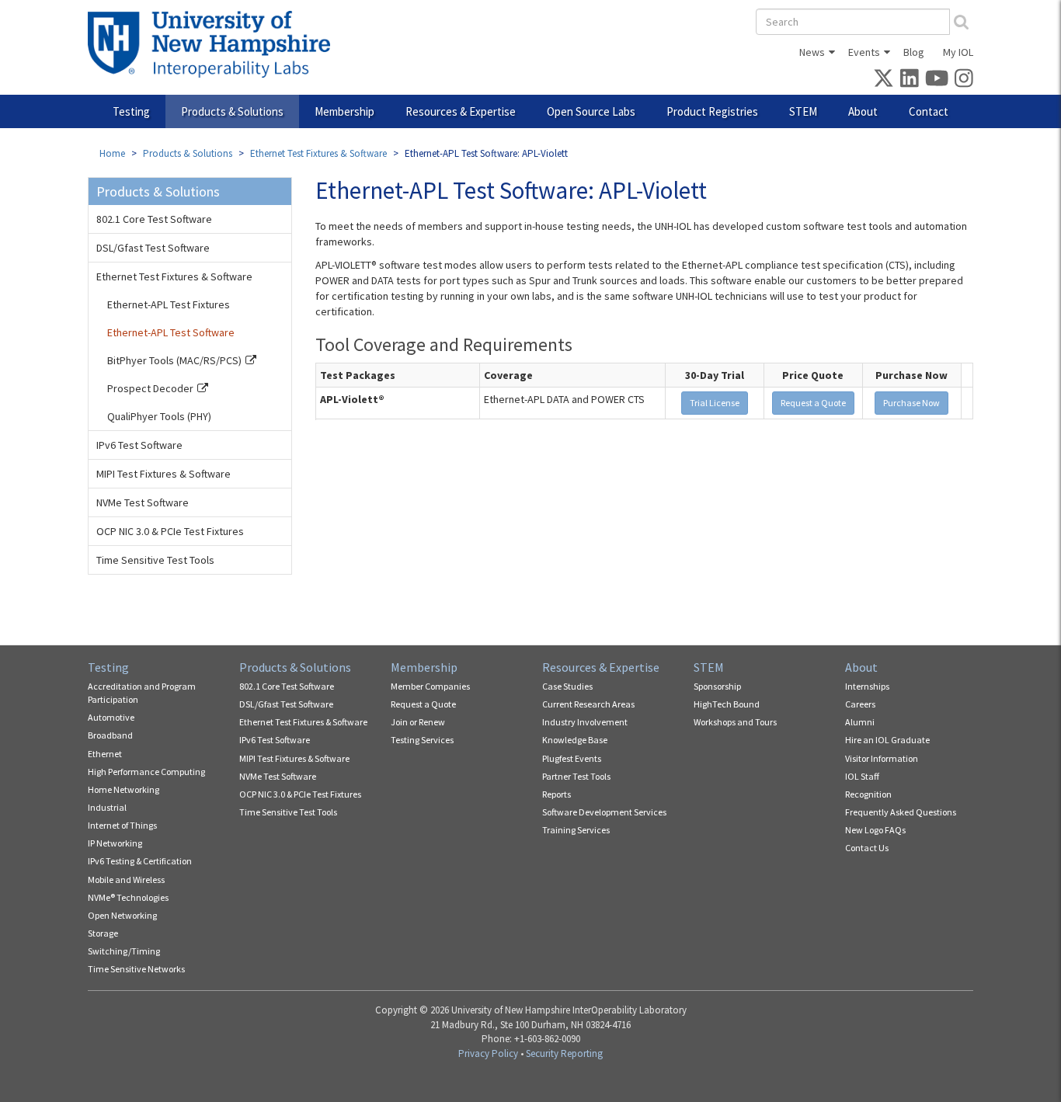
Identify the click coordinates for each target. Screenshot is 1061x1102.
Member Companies (430, 686)
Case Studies (567, 686)
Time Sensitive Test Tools (155, 560)
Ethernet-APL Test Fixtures (168, 304)
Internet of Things (122, 825)
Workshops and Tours (735, 722)
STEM (803, 111)
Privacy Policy (488, 1053)
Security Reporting (564, 1053)
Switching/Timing (124, 951)
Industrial (107, 807)
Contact (928, 111)
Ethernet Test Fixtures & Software (318, 153)
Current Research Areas (588, 704)
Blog (913, 52)
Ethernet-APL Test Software (171, 332)
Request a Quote (813, 402)
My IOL (958, 52)
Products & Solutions (232, 111)
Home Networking (123, 789)
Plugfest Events (571, 758)
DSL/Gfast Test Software (153, 248)
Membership (344, 111)
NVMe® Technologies (128, 897)
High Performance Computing (146, 771)
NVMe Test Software (142, 502)
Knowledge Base (574, 740)
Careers (860, 704)
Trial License (714, 402)
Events (864, 52)
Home (112, 153)
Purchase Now (911, 402)
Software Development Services (604, 812)
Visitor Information (881, 758)
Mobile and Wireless (126, 879)
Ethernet (105, 754)
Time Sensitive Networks (136, 969)
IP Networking (115, 843)
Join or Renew (418, 722)
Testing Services (422, 740)
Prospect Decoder (150, 388)
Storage (103, 933)
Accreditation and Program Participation (142, 692)
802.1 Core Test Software (154, 219)
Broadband (110, 735)
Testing (131, 111)
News (812, 52)
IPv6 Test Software (139, 445)
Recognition (868, 794)
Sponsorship (717, 686)
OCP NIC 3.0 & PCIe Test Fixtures (170, 531)
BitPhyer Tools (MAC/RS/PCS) (174, 360)
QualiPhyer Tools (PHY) (159, 416)
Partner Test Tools (576, 776)
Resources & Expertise (460, 111)
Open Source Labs (591, 111)
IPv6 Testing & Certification (140, 861)
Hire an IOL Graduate (887, 740)
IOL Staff (862, 776)
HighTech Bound (727, 704)
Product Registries (712, 111)
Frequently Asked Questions (900, 812)
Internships (867, 686)
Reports (556, 794)
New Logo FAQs (875, 830)
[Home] (215, 44)
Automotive (111, 717)
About (863, 111)
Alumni (860, 722)
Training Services (576, 830)
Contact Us (867, 847)
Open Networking (122, 915)
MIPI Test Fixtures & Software (163, 474)
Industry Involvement (585, 722)
